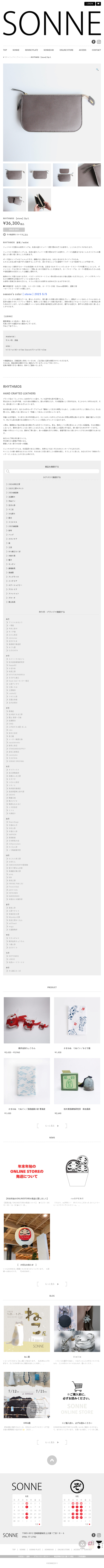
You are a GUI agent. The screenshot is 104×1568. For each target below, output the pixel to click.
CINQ (11, 724)
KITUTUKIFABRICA (17, 674)
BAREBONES (14, 896)
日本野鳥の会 (14, 841)
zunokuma (13, 755)
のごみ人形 (13, 847)
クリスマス (13, 522)
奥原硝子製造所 (15, 644)
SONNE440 (49, 50)
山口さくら (13, 947)
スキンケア (13, 539)
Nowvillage (14, 822)
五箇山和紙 (13, 699)
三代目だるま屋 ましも (18, 727)
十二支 (11, 509)
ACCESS (82, 50)
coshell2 (12, 693)
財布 (10, 530)
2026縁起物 (13, 492)
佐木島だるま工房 (16, 714)
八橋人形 (12, 944)
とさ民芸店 (13, 807)
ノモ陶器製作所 (15, 850)
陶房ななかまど (15, 804)
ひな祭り (12, 513)
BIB (10, 877)
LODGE (12, 959)
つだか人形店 (14, 782)
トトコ (11, 810)
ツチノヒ (12, 785)
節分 (10, 518)
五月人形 (12, 505)
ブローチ (12, 598)
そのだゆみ (13, 758)
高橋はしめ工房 (15, 776)
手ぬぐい (12, 501)
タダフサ (12, 779)
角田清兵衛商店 (15, 788)
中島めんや (13, 825)
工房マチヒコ (14, 911)
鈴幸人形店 (13, 745)
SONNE (16, 50)
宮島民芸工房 (14, 914)
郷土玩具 (12, 602)
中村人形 (12, 828)
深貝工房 (12, 880)
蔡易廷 (11, 711)
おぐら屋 (12, 647)
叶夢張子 (12, 813)
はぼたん (12, 862)
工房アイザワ (14, 684)
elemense (13, 638)
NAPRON (12, 834)
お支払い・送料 (24, 1556)
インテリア (13, 581)
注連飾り (12, 497)
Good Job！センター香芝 (19, 681)
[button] (97, 69)
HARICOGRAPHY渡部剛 (18, 865)
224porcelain (14, 844)
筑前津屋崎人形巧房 (16, 791)
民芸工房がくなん (16, 920)
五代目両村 (13, 703)
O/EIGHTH (13, 650)
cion (10, 730)
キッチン (12, 564)
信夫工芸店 (13, 733)
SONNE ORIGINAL (16, 761)
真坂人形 (12, 908)
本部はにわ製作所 (16, 899)
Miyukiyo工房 (14, 917)
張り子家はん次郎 (16, 868)
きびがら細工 (14, 678)
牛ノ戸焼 (12, 632)
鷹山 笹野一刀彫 (15, 717)
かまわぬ (12, 668)
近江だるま (13, 641)
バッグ (11, 535)
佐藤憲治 (12, 720)
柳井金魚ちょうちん (16, 941)
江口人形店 (13, 635)
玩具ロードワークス (16, 962)
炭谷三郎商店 (14, 752)
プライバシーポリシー (42, 1556)
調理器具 (12, 568)
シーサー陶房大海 (16, 739)
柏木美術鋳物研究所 (16, 662)
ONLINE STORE (66, 50)
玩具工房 (12, 671)
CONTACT (96, 50)
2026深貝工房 (14, 484)
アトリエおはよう (16, 622)
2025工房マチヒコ (16, 488)
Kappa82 (13, 665)
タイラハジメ (14, 770)
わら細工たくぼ (15, 551)
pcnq (11, 874)
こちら (25, 234)
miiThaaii (13, 923)
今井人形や (13, 628)
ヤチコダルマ (14, 938)
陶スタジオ (13, 801)
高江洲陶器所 (14, 773)
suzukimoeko (14, 742)
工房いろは (13, 687)
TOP (5, 50)
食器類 (11, 572)
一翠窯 (11, 625)
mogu (11, 926)
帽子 (10, 560)
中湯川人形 (13, 831)
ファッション (14, 593)
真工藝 (11, 736)
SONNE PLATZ (31, 50)
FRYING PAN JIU (16, 883)
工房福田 (12, 690)
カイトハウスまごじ (16, 659)
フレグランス (14, 577)
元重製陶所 (13, 929)
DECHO (12, 795)
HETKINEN (13, 893)
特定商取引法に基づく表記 (64, 1556)
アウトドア (13, 589)
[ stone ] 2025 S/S (35, 294)
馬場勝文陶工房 (15, 871)
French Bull (14, 887)
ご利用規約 (82, 1556)
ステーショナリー (15, 585)
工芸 (10, 547)
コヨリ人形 (13, 696)
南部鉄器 (12, 837)
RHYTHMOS (14, 956)
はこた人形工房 (15, 858)
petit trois (13, 890)
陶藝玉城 (12, 798)
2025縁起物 (13, 526)
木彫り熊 (12, 556)
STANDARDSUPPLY (17, 749)
